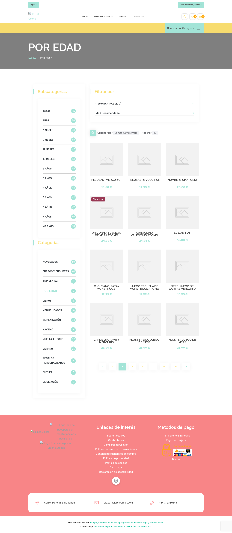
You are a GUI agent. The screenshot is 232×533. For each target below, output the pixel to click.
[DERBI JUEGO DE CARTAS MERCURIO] (182, 266)
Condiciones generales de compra (116, 453)
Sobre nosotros (103, 16)
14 (175, 366)
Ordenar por (105, 132)
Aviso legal (116, 467)
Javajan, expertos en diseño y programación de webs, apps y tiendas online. (126, 522)
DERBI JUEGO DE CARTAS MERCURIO (182, 287)
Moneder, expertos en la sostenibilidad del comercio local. (123, 526)
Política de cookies (116, 462)
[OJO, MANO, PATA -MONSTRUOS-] (106, 266)
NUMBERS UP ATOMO (182, 180)
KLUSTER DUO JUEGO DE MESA (144, 341)
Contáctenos (116, 440)
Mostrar (147, 132)
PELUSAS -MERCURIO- (106, 180)
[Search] (184, 16)
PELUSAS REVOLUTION (144, 180)
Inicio (85, 16)
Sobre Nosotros (116, 435)
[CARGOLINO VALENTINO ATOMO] (144, 212)
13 (164, 366)
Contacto (138, 16)
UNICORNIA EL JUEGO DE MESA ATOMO (106, 233)
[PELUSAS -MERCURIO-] (106, 159)
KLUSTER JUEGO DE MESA (182, 341)
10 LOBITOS (182, 232)
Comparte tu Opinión (116, 444)
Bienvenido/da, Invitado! (191, 5)
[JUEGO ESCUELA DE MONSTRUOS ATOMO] (144, 266)
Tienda (122, 16)
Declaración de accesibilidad (116, 471)
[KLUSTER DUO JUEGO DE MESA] (144, 319)
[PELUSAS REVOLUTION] (144, 159)
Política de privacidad (116, 458)
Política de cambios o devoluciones (116, 449)
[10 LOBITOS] (182, 212)
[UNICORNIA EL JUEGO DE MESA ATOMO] (106, 212)
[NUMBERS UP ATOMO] (182, 159)
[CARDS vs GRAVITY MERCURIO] (106, 319)
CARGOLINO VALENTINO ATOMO (144, 233)
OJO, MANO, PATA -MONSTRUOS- (106, 287)
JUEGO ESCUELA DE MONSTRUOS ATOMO (144, 287)
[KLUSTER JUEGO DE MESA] (182, 319)
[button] (193, 103)
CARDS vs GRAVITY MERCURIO (106, 341)
